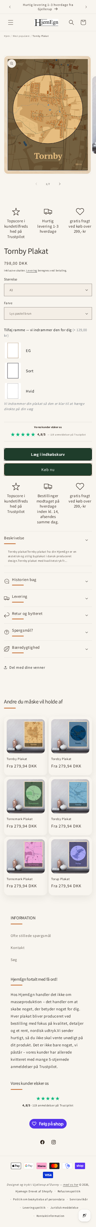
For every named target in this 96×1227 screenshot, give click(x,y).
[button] (11, 22)
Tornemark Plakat (20, 819)
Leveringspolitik (34, 1207)
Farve (8, 303)
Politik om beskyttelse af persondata (39, 1199)
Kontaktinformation (51, 1216)
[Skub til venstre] (36, 184)
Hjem (7, 36)
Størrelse (10, 279)
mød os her (70, 1184)
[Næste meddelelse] (86, 7)
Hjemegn (21, 1191)
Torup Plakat (60, 879)
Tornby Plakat (17, 759)
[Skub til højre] (60, 184)
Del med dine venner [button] (27, 667)
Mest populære (21, 36)
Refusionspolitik (69, 1191)
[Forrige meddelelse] (10, 7)
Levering (31, 270)
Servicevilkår (79, 1199)
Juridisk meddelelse (64, 1207)
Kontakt (18, 947)
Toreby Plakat (61, 759)
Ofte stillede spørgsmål (31, 935)
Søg (14, 959)
